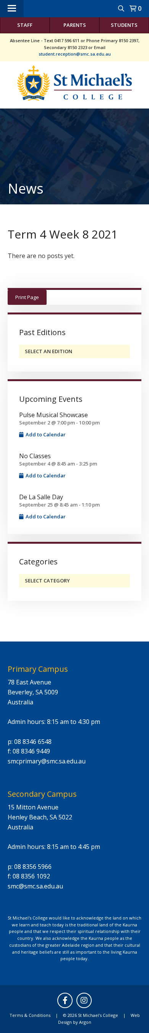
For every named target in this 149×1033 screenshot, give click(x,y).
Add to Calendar (45, 434)
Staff (24, 24)
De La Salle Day (41, 497)
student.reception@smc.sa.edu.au (75, 54)
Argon (85, 1022)
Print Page (27, 297)
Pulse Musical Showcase (53, 415)
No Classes (35, 456)
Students (124, 24)
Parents (74, 24)
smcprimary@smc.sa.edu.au (47, 761)
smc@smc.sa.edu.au (35, 886)
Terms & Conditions (30, 1015)
